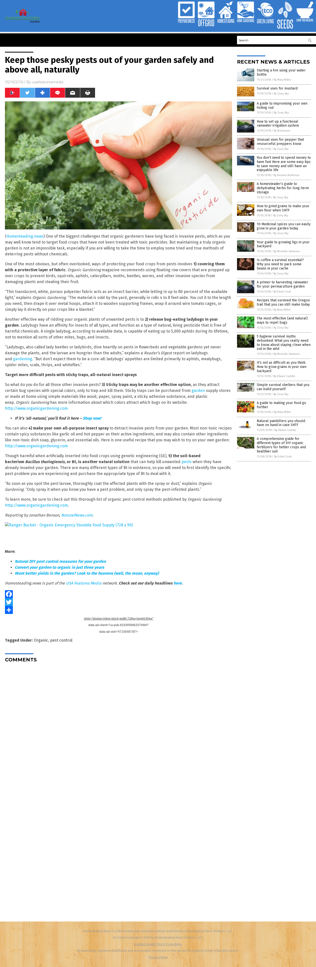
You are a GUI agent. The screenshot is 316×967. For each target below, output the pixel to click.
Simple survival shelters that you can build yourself (283, 387)
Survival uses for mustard (277, 88)
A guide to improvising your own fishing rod (282, 105)
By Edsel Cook (282, 291)
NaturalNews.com (77, 515)
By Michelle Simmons (287, 251)
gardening (22, 359)
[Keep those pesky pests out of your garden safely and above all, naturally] (22, 22)
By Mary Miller (282, 79)
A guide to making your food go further (281, 405)
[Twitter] (118, 602)
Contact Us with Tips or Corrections (158, 944)
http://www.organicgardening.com (36, 408)
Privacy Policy (158, 957)
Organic (41, 640)
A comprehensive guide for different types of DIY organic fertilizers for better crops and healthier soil (281, 445)
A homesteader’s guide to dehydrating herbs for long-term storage (283, 188)
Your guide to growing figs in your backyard (283, 244)
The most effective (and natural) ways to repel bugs (282, 320)
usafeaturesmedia (47, 82)
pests (186, 461)
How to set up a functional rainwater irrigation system (278, 123)
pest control (61, 640)
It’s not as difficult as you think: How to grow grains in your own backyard (281, 366)
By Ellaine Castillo (284, 376)
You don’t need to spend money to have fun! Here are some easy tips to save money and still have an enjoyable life (284, 164)
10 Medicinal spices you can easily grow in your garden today (284, 226)
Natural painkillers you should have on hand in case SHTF (281, 423)
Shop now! (92, 418)
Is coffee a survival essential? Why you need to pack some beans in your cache (280, 264)
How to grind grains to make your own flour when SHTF (283, 208)
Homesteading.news (24, 236)
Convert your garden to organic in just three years (59, 567)
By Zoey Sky (281, 93)
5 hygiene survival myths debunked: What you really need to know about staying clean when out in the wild (284, 342)
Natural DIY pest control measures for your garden (60, 561)
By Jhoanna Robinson (286, 175)
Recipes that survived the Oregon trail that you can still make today (283, 302)
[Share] (118, 610)
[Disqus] (118, 728)
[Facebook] (118, 594)
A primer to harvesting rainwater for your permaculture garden (282, 284)
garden (198, 390)
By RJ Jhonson (282, 130)
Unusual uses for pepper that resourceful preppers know (280, 141)
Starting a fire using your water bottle (281, 72)
